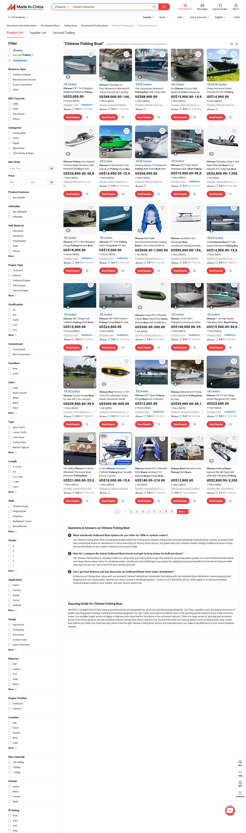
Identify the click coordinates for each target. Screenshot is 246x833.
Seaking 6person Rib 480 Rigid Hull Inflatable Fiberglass (221, 472)
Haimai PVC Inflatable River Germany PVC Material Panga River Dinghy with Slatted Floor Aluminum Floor (151, 472)
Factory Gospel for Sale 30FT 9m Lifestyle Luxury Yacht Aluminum (78, 397)
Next (181, 511)
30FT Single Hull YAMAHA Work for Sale (79, 320)
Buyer (162, 17)
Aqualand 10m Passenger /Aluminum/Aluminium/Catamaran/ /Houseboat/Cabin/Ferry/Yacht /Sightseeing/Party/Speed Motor (187, 242)
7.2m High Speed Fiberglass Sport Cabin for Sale (222, 320)
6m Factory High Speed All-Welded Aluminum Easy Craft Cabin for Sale (186, 90)
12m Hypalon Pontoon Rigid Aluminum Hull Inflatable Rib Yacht (79, 165)
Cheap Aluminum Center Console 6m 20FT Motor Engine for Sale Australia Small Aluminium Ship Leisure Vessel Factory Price (223, 90)
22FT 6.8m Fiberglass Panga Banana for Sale (79, 243)
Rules (237, 17)
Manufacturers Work (186, 470)
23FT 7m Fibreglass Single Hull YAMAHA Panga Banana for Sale (78, 90)
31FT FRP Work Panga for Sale (113, 243)
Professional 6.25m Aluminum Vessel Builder (115, 167)
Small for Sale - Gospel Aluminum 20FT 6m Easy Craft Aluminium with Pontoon (223, 244)
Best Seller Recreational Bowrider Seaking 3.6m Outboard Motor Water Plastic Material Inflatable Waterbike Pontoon (151, 242)
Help (179, 17)
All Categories (18, 17)
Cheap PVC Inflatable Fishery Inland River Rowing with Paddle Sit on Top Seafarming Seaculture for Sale (151, 318)
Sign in (235, 8)
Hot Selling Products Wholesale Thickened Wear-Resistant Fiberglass (78, 472)
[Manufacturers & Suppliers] (25, 6)
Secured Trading (64, 33)
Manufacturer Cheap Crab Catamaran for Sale (186, 395)
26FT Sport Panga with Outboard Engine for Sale (149, 397)
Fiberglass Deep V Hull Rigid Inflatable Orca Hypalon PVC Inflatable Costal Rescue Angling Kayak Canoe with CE (223, 165)
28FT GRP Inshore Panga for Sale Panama (113, 320)
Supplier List (38, 33)
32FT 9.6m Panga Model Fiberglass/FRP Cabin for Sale (221, 397)
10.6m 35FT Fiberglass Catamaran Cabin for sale (185, 320)
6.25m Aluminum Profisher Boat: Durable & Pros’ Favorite (115, 472)
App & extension (198, 17)
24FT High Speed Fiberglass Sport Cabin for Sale (186, 167)
